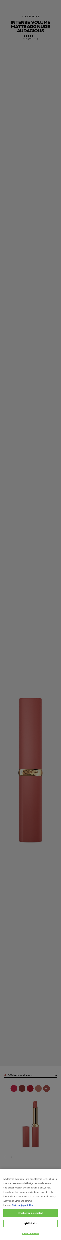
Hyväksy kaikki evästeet (30, 1213)
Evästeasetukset (30, 1233)
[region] (30, 1204)
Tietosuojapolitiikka (22, 1205)
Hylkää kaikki (31, 1223)
